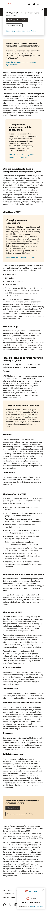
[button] (4, 4)
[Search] (29, 4)
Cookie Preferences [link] (8, 894)
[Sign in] (38, 4)
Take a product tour (12, 808)
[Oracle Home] (9, 4)
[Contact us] (43, 4)
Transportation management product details (20, 814)
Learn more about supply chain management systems (21, 156)
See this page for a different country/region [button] (21, 31)
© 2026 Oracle (7, 890)
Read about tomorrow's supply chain (20, 257)
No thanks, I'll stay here (14, 25)
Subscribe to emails (9, 897)
